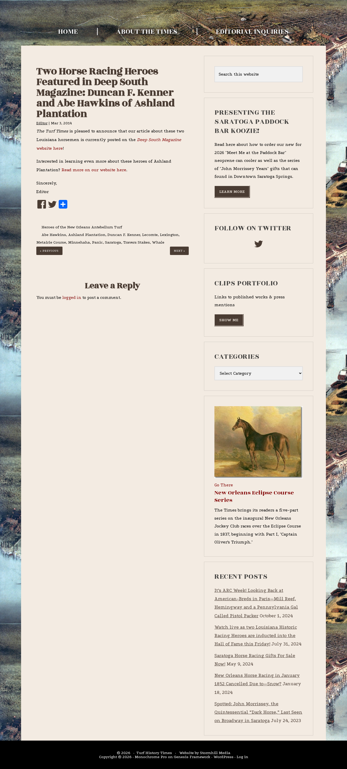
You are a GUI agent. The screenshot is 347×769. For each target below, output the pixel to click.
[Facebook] (41, 206)
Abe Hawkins (53, 234)
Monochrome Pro (151, 757)
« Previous (49, 250)
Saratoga (113, 242)
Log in (242, 757)
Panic (97, 242)
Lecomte (150, 234)
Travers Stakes (136, 242)
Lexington (169, 234)
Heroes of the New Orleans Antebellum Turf (81, 227)
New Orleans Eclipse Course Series (254, 496)
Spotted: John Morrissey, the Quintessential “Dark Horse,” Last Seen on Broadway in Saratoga (258, 712)
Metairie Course (51, 242)
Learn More (232, 191)
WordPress (223, 757)
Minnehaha (79, 242)
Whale (158, 242)
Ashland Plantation (86, 234)
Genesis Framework (192, 757)
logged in (71, 297)
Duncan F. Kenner (123, 234)
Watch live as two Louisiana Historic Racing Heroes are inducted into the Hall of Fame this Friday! (255, 636)
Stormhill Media (215, 752)
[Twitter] (52, 206)
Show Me (228, 320)
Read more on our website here (93, 169)
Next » (179, 250)
